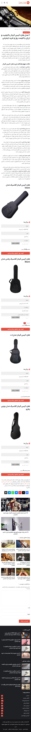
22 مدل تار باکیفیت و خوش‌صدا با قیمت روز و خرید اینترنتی (23, 564)
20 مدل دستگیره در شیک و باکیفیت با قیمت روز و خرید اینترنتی (11, 647)
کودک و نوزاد (26, 713)
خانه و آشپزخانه (25, 700)
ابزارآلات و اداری (26, 708)
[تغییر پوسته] (7, 3)
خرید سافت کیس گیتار (6, 482)
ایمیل (28, 614)
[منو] (2, 3)
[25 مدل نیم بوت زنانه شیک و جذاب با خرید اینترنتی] (26, 655)
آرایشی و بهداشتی (25, 715)
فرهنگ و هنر (23, 29)
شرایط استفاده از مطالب (13, 729)
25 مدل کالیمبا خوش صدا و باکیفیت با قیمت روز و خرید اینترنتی (23, 579)
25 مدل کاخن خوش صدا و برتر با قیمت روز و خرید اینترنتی (8, 578)
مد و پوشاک (26, 710)
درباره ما (20, 729)
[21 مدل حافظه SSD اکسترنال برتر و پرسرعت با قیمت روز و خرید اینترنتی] (26, 635)
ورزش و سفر (26, 705)
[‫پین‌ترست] (19, 492)
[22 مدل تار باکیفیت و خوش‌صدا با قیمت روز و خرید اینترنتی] (23, 557)
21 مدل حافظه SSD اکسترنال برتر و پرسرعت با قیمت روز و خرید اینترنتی (12, 633)
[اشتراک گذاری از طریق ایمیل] (5, 492)
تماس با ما (5, 729)
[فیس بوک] (27, 492)
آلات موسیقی (17, 29)
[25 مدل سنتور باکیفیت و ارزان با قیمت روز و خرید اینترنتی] (23, 544)
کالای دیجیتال (26, 698)
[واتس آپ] (12, 492)
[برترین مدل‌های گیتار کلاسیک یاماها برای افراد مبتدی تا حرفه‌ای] (8, 557)
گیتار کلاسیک (26, 484)
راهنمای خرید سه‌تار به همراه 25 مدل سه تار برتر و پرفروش (8, 550)
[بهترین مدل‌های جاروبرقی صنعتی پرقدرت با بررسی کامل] (26, 686)
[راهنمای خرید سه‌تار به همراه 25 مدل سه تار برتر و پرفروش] (8, 544)
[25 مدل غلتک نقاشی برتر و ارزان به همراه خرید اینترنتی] (26, 680)
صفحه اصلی (25, 729)
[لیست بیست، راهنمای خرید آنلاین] (24, 2)
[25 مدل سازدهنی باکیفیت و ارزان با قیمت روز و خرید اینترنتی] (26, 666)
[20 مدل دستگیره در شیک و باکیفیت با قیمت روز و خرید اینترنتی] (26, 648)
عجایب (27, 695)
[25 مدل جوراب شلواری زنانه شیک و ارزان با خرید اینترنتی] (26, 642)
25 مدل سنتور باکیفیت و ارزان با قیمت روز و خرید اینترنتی (23, 549)
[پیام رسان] (16, 492)
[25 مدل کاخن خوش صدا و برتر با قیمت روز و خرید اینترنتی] (8, 572)
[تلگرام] (9, 492)
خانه (28, 29)
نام (29, 607)
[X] (23, 492)
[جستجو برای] (4, 3)
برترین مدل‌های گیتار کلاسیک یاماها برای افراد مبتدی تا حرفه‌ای (8, 564)
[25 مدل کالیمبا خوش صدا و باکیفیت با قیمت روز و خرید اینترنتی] (23, 572)
